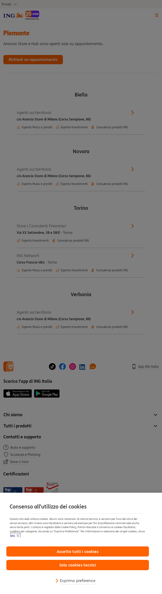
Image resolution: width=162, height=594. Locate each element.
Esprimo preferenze (77, 580)
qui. (13, 535)
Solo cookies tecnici (77, 564)
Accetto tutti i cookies (78, 551)
